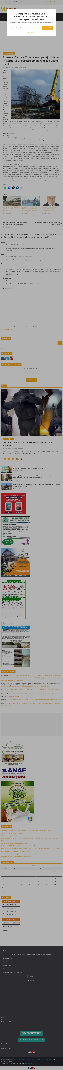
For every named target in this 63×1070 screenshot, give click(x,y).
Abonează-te (48, 28)
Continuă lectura (31, 32)
